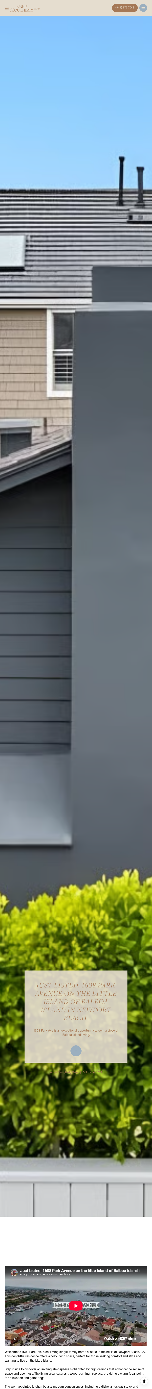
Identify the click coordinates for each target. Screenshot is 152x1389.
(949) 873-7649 (124, 7)
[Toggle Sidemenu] (143, 8)
